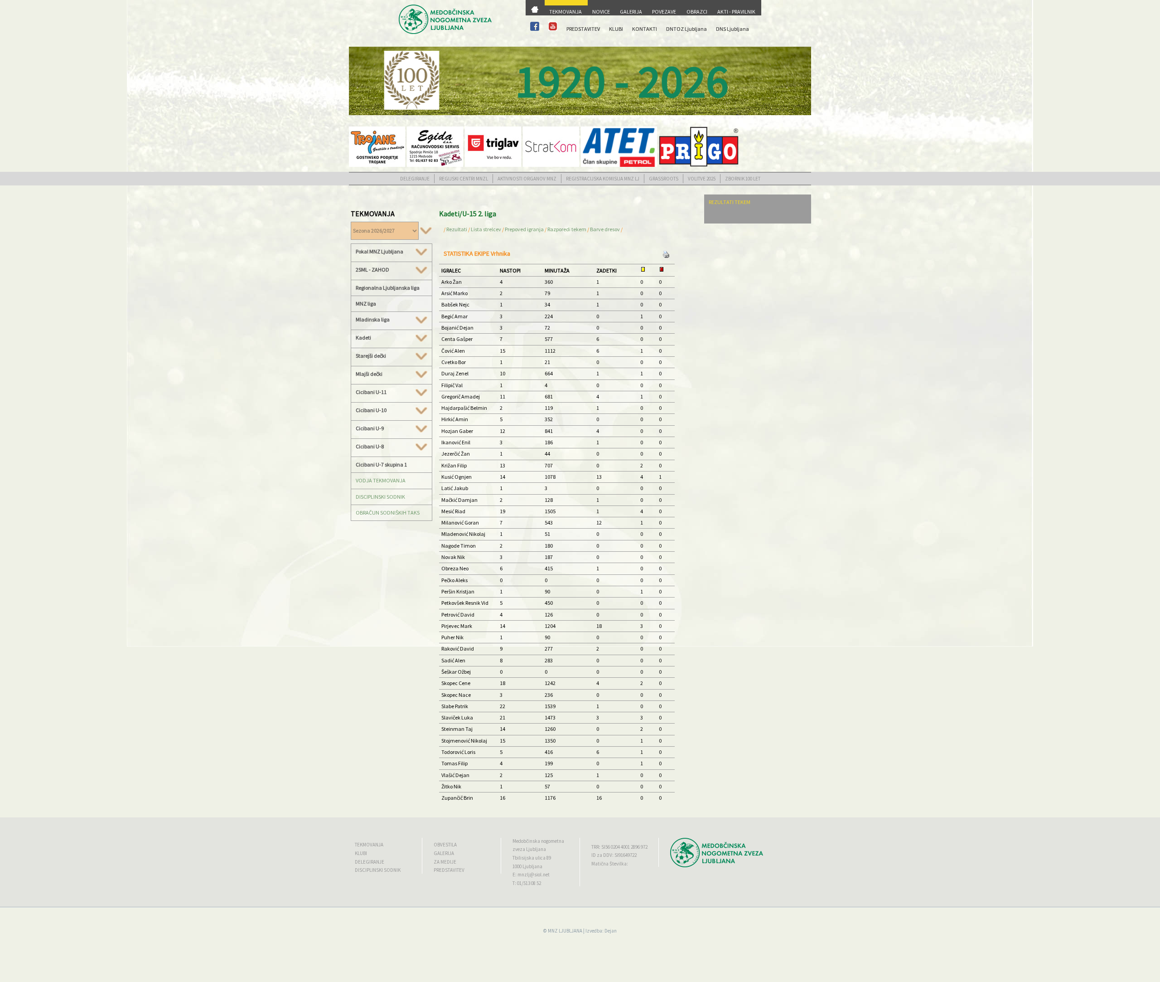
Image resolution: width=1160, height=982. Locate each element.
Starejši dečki (371, 356)
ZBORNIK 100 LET (742, 178)
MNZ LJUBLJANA (565, 931)
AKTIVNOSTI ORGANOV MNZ (527, 178)
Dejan (610, 931)
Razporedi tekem (566, 229)
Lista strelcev (486, 229)
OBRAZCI (696, 11)
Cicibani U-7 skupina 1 (381, 464)
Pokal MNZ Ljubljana (379, 251)
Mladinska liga (373, 319)
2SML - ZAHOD (372, 270)
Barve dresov (605, 229)
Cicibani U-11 (371, 392)
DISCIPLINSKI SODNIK (380, 496)
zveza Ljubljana (529, 849)
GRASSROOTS (663, 178)
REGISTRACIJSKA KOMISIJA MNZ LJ (602, 178)
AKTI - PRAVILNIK (736, 11)
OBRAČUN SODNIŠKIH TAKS (388, 512)
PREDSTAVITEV (583, 28)
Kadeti (363, 338)
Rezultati (456, 229)
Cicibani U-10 (371, 410)
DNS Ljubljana (732, 28)
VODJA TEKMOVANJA (381, 480)
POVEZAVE (664, 11)
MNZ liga (366, 303)
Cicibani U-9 (370, 428)
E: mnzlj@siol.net (531, 874)
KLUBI (616, 28)
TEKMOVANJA (565, 11)
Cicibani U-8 (370, 446)
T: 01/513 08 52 (526, 883)
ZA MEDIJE (445, 862)
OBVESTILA (445, 844)
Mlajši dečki (369, 374)
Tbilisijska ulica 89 (531, 858)
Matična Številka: (609, 863)
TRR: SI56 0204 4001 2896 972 (619, 847)
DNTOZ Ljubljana (686, 28)
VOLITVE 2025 (701, 178)
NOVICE (601, 11)
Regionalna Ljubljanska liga (388, 287)
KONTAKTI (644, 28)
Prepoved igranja (525, 229)
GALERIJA (631, 11)
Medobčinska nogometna (538, 841)
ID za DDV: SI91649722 (614, 855)
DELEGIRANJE (415, 178)
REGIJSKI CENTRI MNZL (463, 178)
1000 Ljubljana (527, 866)
